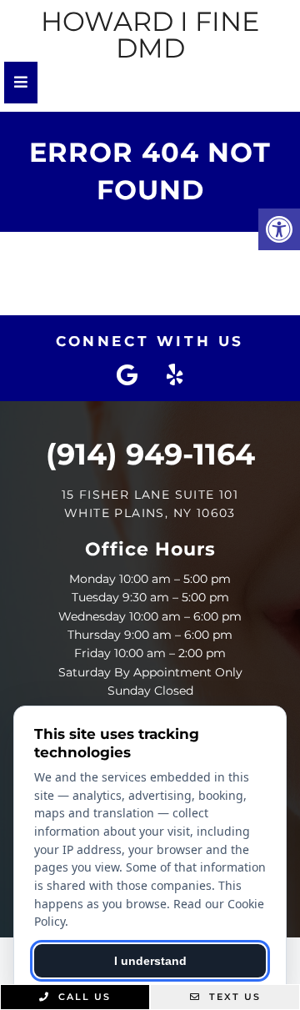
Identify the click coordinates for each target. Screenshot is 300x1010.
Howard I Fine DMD (150, 35)
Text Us (233, 996)
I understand (150, 960)
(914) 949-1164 (150, 454)
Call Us (82, 996)
